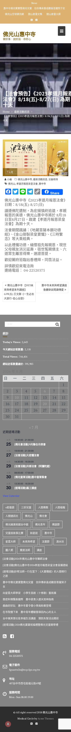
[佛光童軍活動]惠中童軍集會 (30, 477)
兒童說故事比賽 (14, 533)
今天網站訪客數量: (14, 349)
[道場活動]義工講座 (25, 488)
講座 (39, 550)
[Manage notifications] (8, 724)
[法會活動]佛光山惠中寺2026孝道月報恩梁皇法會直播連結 (35, 565)
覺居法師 (25, 550)
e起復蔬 (9, 507)
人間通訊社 (11, 516)
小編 (9, 179)
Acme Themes (46, 718)
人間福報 (60, 507)
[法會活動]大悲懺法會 (26, 455)
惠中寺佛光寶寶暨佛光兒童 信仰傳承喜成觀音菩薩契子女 (34, 8)
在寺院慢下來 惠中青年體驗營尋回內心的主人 (29, 612)
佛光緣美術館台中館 (16, 524)
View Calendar (11, 496)
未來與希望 (28, 541)
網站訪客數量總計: (14, 364)
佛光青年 (40, 524)
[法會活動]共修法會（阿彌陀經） (33, 466)
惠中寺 (42, 183)
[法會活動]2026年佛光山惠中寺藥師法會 (25, 558)
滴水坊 (60, 541)
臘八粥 (9, 550)
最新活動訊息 (40, 179)
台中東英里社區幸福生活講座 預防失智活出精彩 (31, 618)
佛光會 (43, 516)
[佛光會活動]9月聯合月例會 (30, 444)
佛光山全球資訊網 (14, 14)
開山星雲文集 (35, 14)
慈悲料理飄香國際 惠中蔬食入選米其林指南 (28, 599)
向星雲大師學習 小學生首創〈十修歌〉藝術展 (29, 593)
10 (17, 397)
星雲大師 (10, 541)
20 (45, 403)
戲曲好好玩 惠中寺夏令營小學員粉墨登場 (27, 605)
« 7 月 (33, 427)
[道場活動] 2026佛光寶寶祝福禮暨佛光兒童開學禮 (30, 624)
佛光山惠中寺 (19, 34)
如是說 (34, 533)
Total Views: (11, 356)
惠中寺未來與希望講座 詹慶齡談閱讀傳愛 (55, 287)
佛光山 (11, 183)
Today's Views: (12, 342)
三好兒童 (26, 507)
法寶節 (46, 541)
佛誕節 (56, 524)
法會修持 (53, 179)
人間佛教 (43, 507)
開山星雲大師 (53, 14)
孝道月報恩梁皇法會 (27, 183)
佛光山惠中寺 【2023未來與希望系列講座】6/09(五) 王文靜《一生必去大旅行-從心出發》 (19, 291)
